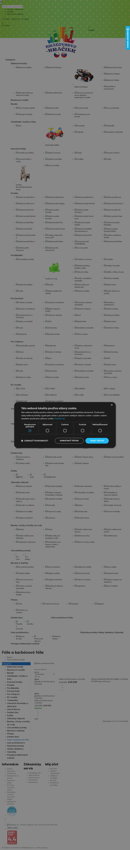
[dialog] (65, 425)
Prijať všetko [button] (97, 440)
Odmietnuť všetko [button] (69, 440)
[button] (34, 440)
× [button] (112, 405)
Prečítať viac (59, 418)
